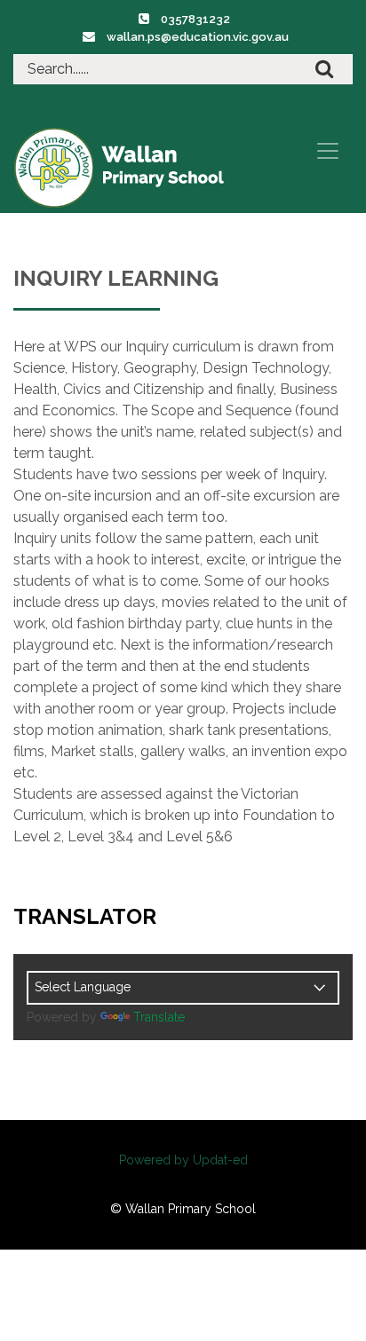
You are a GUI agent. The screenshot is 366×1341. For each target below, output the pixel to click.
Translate (159, 1017)
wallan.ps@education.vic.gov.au (198, 36)
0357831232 (195, 19)
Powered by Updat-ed (183, 1160)
